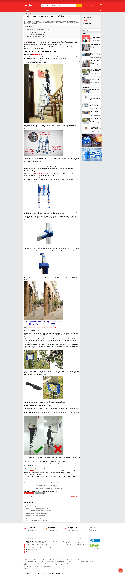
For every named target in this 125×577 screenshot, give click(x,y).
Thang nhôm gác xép (50, 561)
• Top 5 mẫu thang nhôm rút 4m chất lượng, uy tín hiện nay (47, 486)
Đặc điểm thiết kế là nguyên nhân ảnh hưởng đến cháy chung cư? (95, 62)
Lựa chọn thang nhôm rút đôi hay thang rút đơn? (38, 29)
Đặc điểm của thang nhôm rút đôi (37, 31)
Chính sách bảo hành (81, 541)
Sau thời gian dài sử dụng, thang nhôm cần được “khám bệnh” (95, 71)
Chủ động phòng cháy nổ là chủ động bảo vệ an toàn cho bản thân (95, 79)
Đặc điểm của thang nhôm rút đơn (38, 32)
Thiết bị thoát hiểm (47, 566)
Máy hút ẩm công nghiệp (40, 564)
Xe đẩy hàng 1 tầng (33, 559)
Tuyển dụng (68, 544)
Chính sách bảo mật (81, 546)
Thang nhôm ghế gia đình (61, 561)
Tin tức (29, 13)
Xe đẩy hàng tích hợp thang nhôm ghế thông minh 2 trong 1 (37, 518)
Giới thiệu (68, 541)
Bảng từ (74, 568)
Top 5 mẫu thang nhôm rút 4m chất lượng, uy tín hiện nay (51, 22)
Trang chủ (25, 13)
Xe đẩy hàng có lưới (79, 559)
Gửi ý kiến (74, 496)
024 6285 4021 (33, 544)
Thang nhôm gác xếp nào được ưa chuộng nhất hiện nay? (42, 327)
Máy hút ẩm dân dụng (50, 564)
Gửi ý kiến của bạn (29, 493)
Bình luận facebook (40, 493)
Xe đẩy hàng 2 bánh (42, 559)
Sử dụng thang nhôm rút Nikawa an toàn (36, 36)
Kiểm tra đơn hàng (97, 10)
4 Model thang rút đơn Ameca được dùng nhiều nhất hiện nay (95, 98)
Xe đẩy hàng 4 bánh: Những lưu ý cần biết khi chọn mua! (36, 513)
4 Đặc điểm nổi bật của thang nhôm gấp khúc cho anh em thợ (37, 508)
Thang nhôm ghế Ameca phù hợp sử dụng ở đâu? (35, 506)
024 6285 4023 (40, 544)
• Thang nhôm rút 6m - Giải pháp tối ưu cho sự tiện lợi (46, 485)
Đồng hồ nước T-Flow (60, 563)
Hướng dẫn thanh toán (81, 547)
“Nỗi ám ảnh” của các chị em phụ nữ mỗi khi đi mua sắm (36, 520)
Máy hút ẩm (31, 564)
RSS (67, 547)
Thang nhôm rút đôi (71, 561)
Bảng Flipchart (34, 568)
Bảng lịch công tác (67, 568)
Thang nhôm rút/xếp (90, 561)
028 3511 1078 (33, 549)
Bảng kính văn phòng (58, 568)
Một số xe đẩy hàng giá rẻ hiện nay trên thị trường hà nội (95, 113)
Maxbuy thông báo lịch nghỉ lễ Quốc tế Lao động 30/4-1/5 (36, 515)
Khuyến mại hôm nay (86, 10)
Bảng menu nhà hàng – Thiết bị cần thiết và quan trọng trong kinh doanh (95, 129)
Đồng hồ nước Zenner (70, 563)
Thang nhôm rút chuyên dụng (37, 34)
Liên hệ (67, 546)
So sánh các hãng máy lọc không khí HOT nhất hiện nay (36, 516)
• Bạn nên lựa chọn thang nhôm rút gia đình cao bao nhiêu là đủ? (48, 482)
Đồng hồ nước (32, 563)
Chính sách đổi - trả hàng (82, 542)
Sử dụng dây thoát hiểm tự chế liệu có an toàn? (95, 45)
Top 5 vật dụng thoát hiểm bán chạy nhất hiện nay (95, 55)
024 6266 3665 (47, 544)
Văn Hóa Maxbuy (87, 23)
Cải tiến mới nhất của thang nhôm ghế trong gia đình (35, 511)
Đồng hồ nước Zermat (80, 563)
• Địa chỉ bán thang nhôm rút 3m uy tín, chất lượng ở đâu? (46, 484)
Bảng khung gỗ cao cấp (48, 568)
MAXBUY (32, 470)
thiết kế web (36, 573)
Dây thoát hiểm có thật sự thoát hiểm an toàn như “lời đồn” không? (38, 510)
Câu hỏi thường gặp (88, 26)
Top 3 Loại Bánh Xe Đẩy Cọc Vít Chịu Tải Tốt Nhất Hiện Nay (95, 37)
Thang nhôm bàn (32, 561)
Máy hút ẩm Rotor (60, 564)
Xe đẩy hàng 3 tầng (60, 559)
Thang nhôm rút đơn (81, 561)
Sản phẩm (27, 10)
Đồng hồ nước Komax (50, 563)
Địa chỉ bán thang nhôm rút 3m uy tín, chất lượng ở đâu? (62, 21)
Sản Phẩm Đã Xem (45, 10)
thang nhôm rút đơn (39, 173)
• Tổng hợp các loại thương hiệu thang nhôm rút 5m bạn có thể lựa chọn (49, 488)
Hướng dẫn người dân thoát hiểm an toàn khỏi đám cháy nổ (37, 505)
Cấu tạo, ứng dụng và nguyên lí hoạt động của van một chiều (95, 105)
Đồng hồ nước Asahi (41, 563)
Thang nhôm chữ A (41, 561)
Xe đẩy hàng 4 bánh (70, 559)
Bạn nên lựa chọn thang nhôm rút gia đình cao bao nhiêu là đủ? (37, 21)
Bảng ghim (40, 568)
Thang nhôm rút (28, 41)
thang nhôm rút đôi (37, 54)
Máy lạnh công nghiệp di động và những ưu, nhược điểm (95, 91)
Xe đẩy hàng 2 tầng (51, 559)
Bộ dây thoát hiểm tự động (37, 566)
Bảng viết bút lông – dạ (82, 568)
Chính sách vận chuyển (81, 544)
